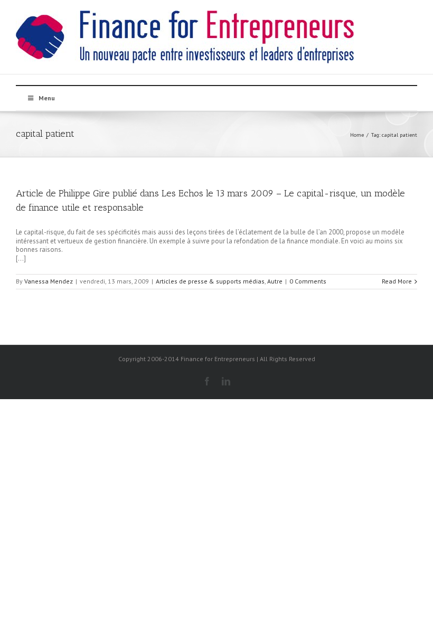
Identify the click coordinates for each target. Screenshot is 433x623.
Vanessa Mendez (48, 281)
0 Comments (307, 281)
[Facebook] (207, 381)
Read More (397, 281)
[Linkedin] (226, 381)
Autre (275, 281)
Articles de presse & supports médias (210, 281)
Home (357, 134)
